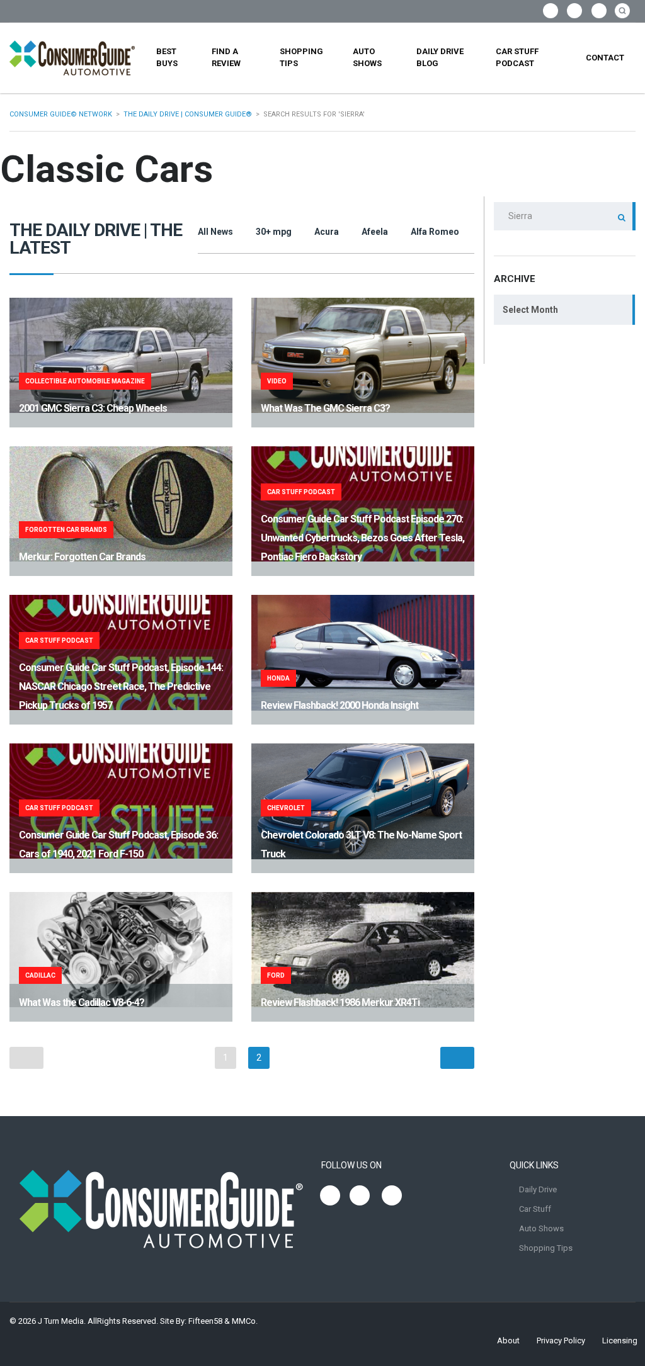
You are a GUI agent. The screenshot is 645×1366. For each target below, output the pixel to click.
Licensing (619, 1340)
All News (215, 232)
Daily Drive (538, 1189)
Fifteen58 (205, 1321)
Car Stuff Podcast (517, 57)
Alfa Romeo (435, 232)
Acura (326, 232)
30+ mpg (274, 232)
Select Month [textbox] (530, 310)
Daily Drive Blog (440, 57)
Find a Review (226, 57)
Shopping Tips (301, 57)
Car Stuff (535, 1209)
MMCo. (245, 1321)
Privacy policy (561, 1340)
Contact (605, 57)
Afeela (375, 232)
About (508, 1340)
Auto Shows (367, 57)
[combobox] (565, 310)
